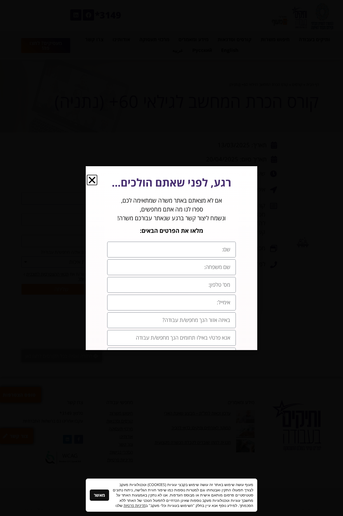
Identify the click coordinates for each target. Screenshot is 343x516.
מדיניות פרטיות (135, 505)
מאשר (99, 495)
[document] (171, 258)
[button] (92, 180)
